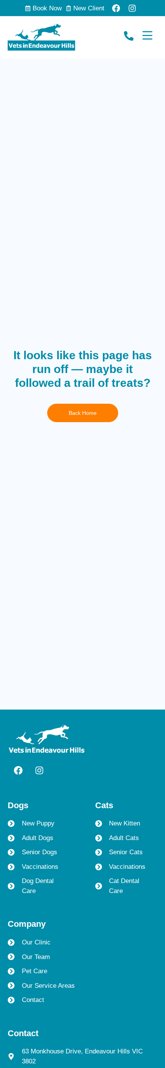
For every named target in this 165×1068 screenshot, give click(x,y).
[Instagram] (132, 8)
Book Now (47, 8)
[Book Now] (28, 8)
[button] (144, 1002)
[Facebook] (116, 8)
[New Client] (68, 8)
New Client (88, 8)
